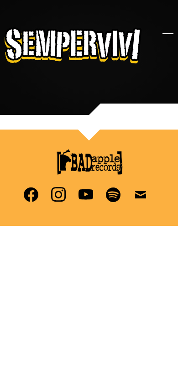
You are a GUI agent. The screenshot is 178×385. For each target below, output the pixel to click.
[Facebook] (31, 193)
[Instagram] (58, 193)
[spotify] (113, 193)
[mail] (141, 193)
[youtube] (86, 193)
